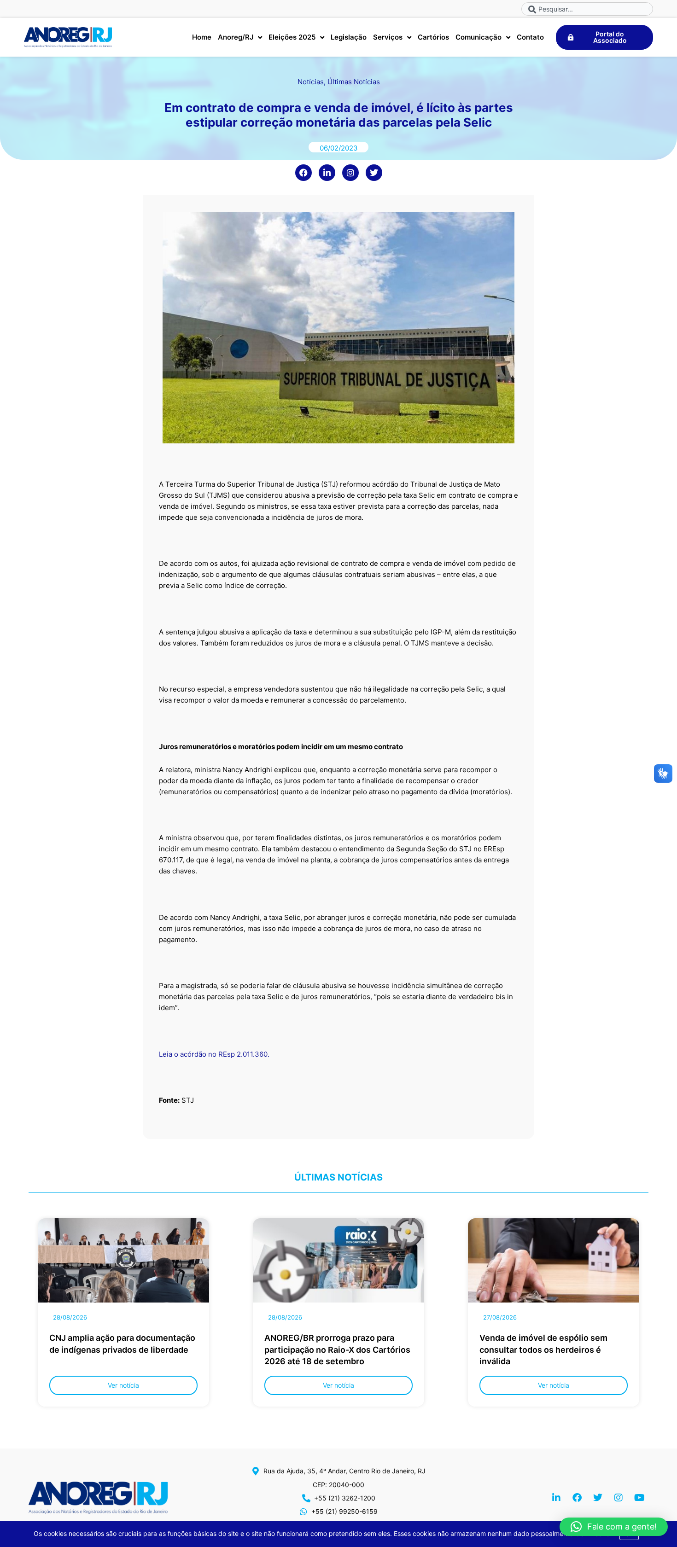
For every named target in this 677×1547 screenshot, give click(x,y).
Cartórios (433, 37)
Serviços (388, 37)
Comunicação (478, 37)
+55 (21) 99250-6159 (344, 1511)
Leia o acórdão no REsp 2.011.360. (214, 1054)
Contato (530, 37)
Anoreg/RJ (235, 37)
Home (201, 37)
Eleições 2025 (291, 37)
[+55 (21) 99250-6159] (303, 1511)
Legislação (349, 37)
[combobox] (587, 9)
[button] (614, 1527)
